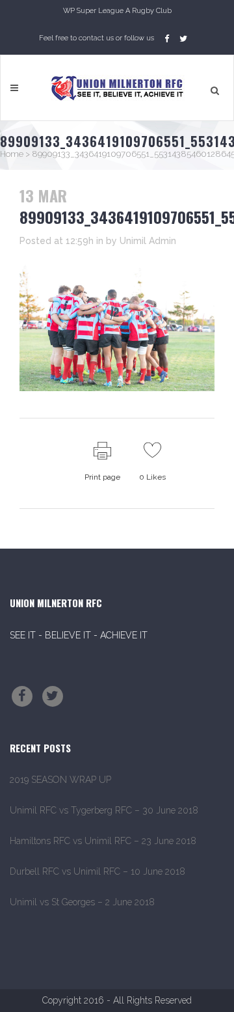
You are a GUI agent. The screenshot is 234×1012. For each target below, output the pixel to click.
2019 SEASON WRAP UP (60, 779)
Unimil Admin (148, 241)
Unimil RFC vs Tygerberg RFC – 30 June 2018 (104, 810)
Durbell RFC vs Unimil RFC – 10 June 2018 (97, 871)
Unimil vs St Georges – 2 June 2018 (82, 902)
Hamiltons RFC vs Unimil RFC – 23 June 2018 (103, 841)
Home (11, 154)
